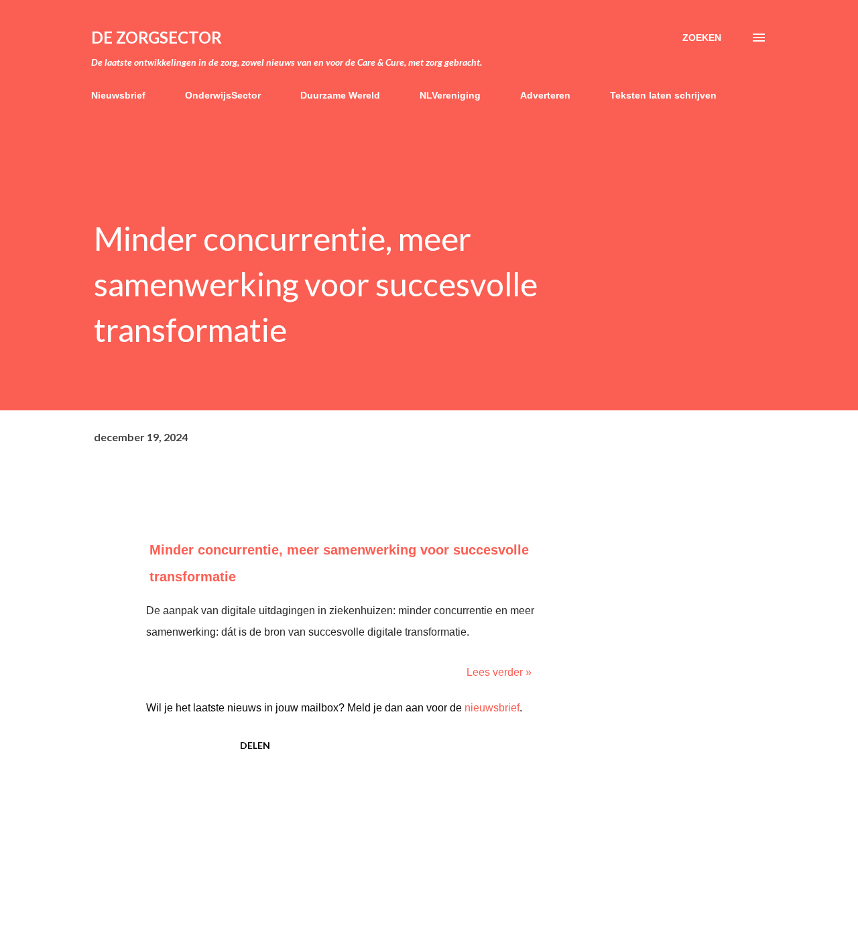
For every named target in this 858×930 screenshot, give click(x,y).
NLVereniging (450, 95)
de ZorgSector (156, 37)
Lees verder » (499, 672)
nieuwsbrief (492, 707)
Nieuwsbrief (118, 95)
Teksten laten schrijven (663, 95)
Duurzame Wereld (340, 95)
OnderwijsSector (223, 95)
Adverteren (545, 95)
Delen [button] (255, 745)
